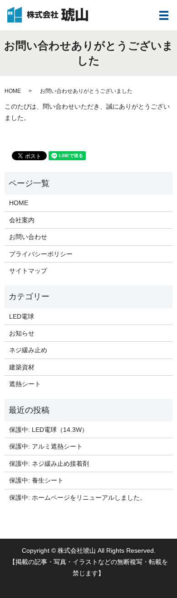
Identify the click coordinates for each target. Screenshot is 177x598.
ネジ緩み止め (28, 350)
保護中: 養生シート (36, 480)
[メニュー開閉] (163, 15)
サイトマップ (28, 270)
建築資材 (21, 367)
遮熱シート (25, 384)
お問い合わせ (28, 236)
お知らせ (21, 333)
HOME (13, 91)
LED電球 (21, 316)
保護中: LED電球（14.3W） (48, 429)
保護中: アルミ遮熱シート (46, 446)
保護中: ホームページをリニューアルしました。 (77, 497)
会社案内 (21, 220)
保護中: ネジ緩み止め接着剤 (49, 463)
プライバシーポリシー (41, 254)
